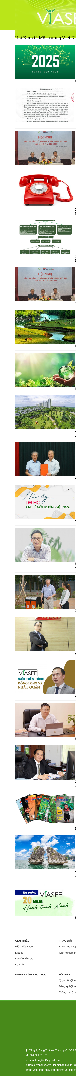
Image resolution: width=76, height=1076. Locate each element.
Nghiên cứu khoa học (31, 974)
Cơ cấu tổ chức (24, 958)
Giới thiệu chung (24, 946)
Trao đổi (65, 940)
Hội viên (64, 974)
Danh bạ (20, 964)
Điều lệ (19, 952)
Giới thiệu (22, 940)
